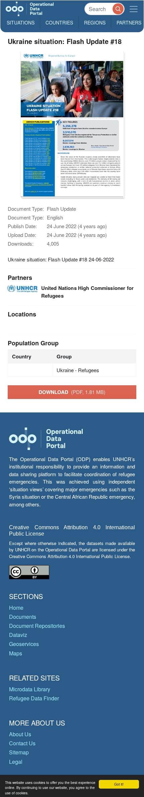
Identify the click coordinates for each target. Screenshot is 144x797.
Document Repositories (37, 626)
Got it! (119, 784)
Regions (94, 22)
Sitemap (19, 752)
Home (16, 607)
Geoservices (24, 644)
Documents (22, 616)
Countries (59, 22)
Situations (20, 22)
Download (72, 392)
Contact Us (22, 743)
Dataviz (18, 635)
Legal (15, 761)
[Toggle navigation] (134, 8)
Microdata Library (29, 689)
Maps (15, 653)
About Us (20, 734)
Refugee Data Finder (34, 698)
